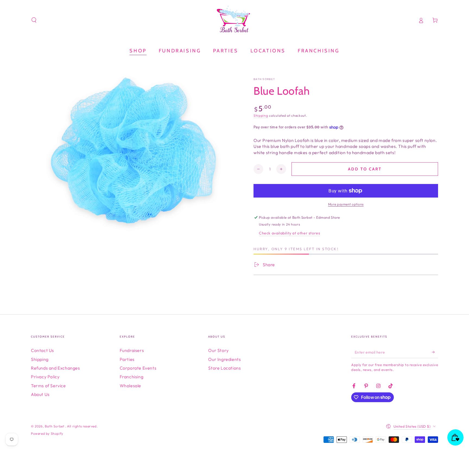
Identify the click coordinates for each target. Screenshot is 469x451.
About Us (40, 394)
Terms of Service (48, 385)
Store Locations (224, 368)
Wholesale (130, 385)
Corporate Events (138, 368)
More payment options (346, 204)
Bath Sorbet (264, 79)
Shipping (260, 115)
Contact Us (42, 350)
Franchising (132, 376)
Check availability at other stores (289, 233)
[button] (34, 20)
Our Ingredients (224, 359)
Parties (127, 359)
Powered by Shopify (47, 433)
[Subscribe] (435, 352)
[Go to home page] (234, 20)
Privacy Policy (45, 376)
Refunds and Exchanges (55, 368)
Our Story (218, 350)
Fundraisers (132, 350)
